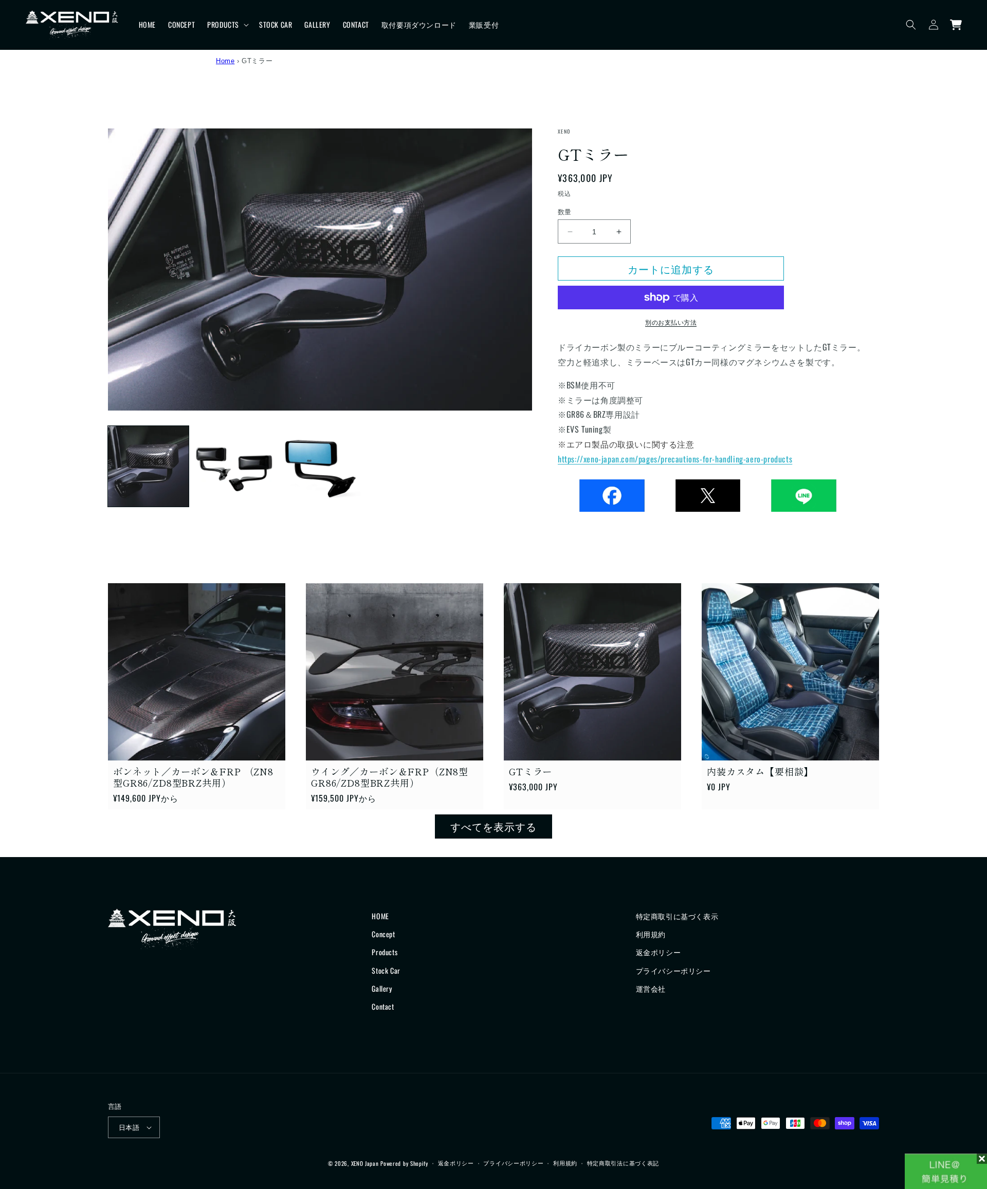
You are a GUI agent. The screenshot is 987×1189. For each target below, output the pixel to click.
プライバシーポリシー (673, 970)
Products (384, 951)
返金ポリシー (658, 951)
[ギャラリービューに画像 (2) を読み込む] (234, 466)
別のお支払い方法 (671, 322)
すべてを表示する (493, 826)
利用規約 (651, 933)
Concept (383, 933)
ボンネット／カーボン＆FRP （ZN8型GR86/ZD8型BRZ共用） (193, 777)
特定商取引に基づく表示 (677, 916)
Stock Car (386, 970)
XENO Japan (365, 1163)
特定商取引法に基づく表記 (623, 1163)
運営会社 (651, 988)
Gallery (382, 988)
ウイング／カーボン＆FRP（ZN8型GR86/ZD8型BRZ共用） (389, 777)
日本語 (129, 1127)
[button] (227, 24)
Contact (383, 1006)
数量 (565, 211)
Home (225, 61)
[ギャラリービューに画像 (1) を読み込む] (148, 466)
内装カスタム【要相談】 (760, 771)
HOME (380, 916)
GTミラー (530, 771)
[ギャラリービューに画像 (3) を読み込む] (320, 466)
